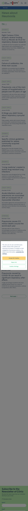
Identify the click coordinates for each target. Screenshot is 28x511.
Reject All (14, 262)
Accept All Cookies (14, 258)
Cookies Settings (14, 266)
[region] (14, 255)
